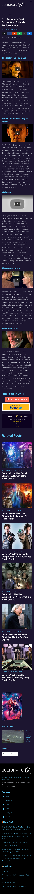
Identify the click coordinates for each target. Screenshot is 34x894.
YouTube (8, 817)
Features (16, 29)
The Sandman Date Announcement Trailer (16, 875)
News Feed (8, 822)
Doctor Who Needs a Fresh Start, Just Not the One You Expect (15, 637)
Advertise (5, 777)
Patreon (8, 796)
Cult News (7, 866)
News (20, 470)
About (8, 780)
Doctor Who (7, 29)
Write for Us (20, 777)
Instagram (8, 813)
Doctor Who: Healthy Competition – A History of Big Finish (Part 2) (16, 597)
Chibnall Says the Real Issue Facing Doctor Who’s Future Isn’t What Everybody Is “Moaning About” (16, 858)
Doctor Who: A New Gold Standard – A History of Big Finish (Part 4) (15, 516)
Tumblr (7, 809)
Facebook (8, 800)
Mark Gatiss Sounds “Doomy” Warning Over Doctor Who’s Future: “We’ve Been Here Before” (16, 836)
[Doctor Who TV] (13, 7)
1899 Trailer (6, 879)
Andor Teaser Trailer (9, 883)
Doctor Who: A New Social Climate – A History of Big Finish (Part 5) (14, 476)
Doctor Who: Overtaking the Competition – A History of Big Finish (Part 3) (16, 556)
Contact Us (11, 777)
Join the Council (17, 426)
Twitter (7, 805)
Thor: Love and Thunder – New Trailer (14, 886)
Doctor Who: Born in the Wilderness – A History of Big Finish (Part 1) (16, 677)
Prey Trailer (5, 871)
